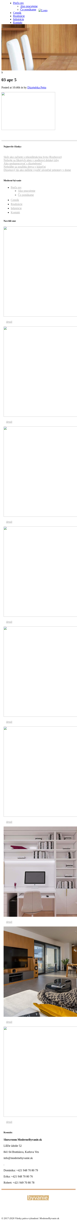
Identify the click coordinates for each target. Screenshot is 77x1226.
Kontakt (15, 212)
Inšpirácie (16, 208)
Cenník (15, 199)
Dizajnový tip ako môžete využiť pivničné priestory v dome (37, 170)
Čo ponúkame (26, 194)
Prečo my (16, 187)
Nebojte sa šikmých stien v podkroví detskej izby (31, 160)
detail (9, 321)
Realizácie (16, 204)
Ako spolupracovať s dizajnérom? (23, 163)
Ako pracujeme (26, 190)
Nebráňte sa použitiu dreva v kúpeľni (25, 166)
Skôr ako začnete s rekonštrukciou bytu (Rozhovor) (33, 157)
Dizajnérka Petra (36, 87)
